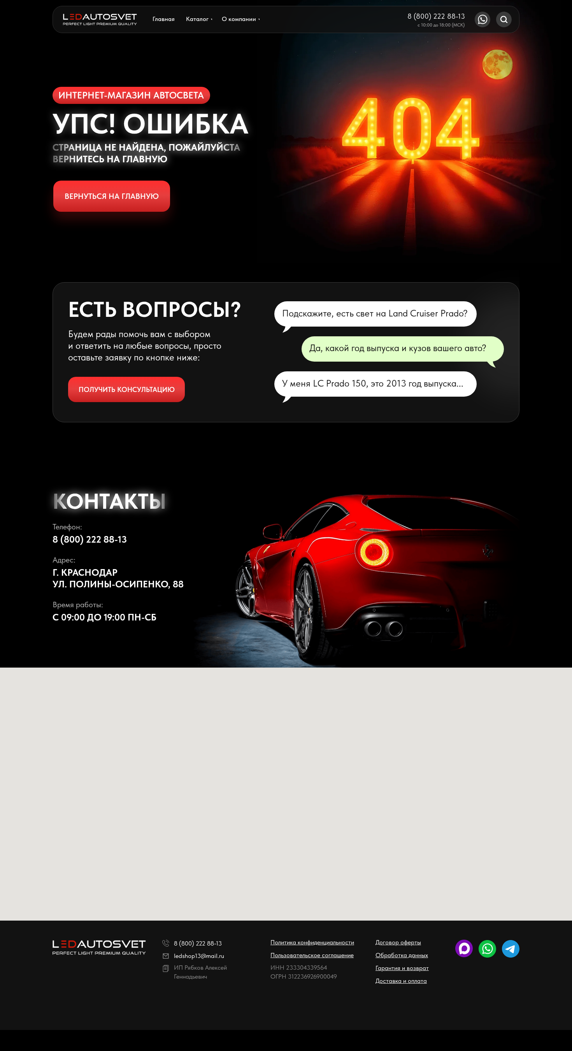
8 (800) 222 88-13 (436, 16)
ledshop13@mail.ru (199, 956)
